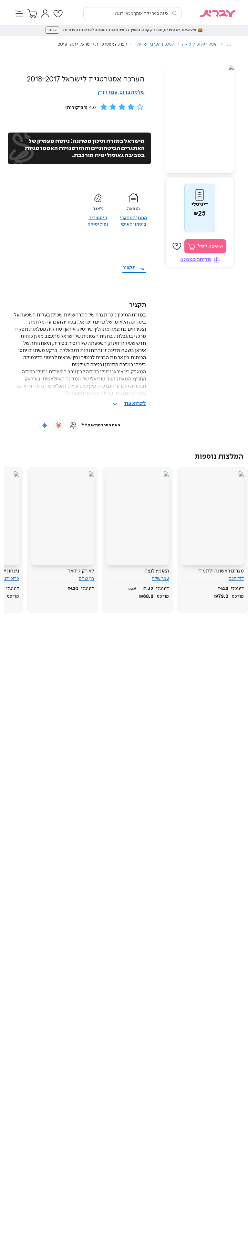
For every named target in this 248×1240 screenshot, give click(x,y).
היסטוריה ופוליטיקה (200, 44)
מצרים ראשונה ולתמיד (221, 571)
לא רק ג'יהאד (80, 571)
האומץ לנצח (156, 571)
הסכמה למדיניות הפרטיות (85, 30)
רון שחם (86, 578)
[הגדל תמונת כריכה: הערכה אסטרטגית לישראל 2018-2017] (199, 119)
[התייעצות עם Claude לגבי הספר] (58, 425)
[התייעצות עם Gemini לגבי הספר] (44, 425)
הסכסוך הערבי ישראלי (154, 44)
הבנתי (52, 30)
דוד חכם (236, 578)
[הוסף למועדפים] (177, 246)
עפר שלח (160, 578)
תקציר (129, 267)
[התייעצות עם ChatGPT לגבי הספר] (72, 425)
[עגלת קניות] (32, 13)
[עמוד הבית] (228, 44)
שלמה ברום (132, 92)
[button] (19, 13)
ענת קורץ (107, 92)
